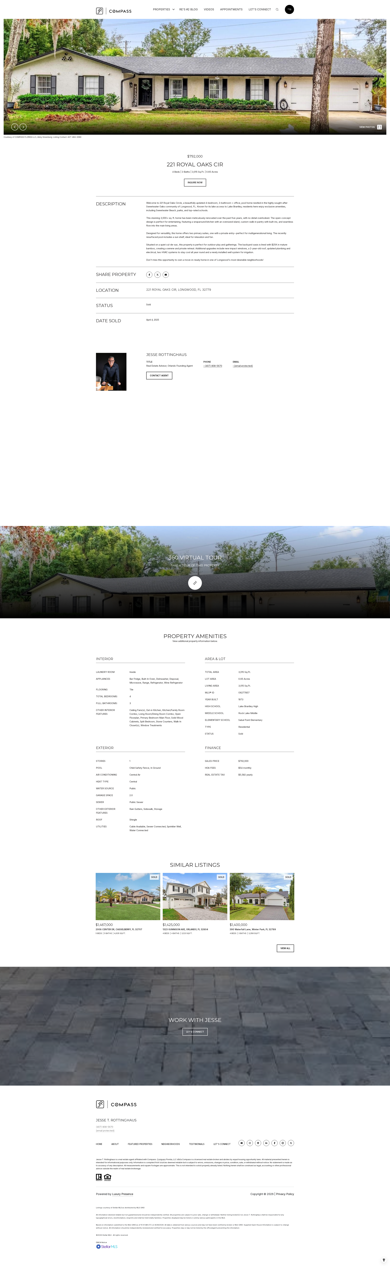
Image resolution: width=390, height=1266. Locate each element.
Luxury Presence (122, 1194)
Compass (161, 1159)
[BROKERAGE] (283, 1143)
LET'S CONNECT (222, 1144)
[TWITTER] (291, 1143)
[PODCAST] (258, 1143)
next (23, 126)
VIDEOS (209, 9)
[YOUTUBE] (242, 1143)
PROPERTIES (161, 9)
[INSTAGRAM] (250, 1143)
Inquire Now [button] (195, 182)
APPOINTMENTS (231, 9)
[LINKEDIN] (266, 1143)
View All (285, 948)
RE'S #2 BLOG (188, 9)
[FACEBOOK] (274, 1143)
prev (14, 126)
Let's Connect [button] (195, 1031)
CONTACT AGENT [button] (159, 375)
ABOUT (115, 1144)
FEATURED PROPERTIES (140, 1144)
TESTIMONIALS (196, 1144)
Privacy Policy (285, 1194)
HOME (99, 1144)
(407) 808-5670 (213, 365)
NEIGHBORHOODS (170, 1144)
